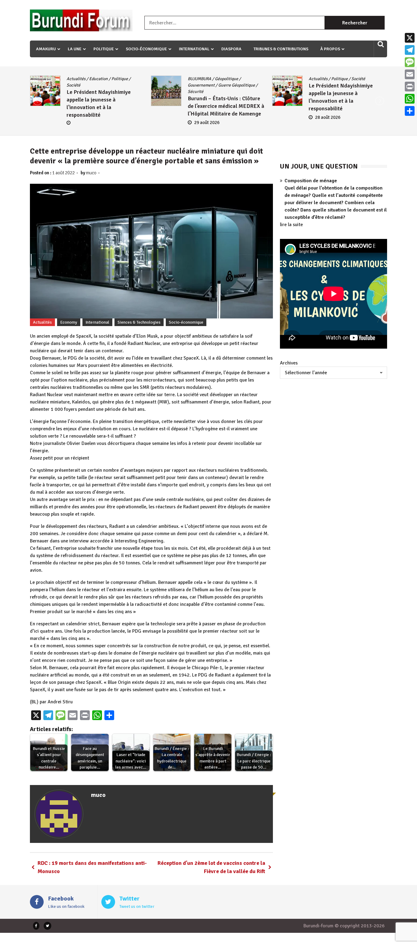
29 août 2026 (88, 122)
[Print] (410, 86)
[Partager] (410, 111)
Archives (289, 363)
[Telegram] (410, 50)
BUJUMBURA (81, 78)
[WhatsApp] (410, 99)
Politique (103, 49)
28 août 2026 (209, 117)
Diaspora (231, 49)
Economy (68, 322)
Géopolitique (108, 78)
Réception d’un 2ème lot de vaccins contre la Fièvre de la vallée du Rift (211, 867)
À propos (330, 49)
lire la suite (291, 225)
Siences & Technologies (139, 322)
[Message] (410, 62)
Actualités (199, 78)
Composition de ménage (311, 181)
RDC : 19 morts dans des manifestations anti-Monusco (92, 867)
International (194, 49)
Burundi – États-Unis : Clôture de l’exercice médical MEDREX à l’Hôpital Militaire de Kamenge (107, 106)
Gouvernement (82, 85)
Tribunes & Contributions (280, 49)
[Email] (410, 74)
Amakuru (46, 49)
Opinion (341, 78)
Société (240, 78)
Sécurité (77, 91)
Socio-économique (146, 49)
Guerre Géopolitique (118, 85)
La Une (75, 49)
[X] (410, 38)
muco (91, 173)
